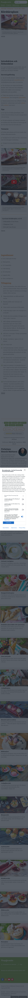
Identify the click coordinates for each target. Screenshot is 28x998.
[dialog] (14, 499)
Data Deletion (6, 527)
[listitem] (14, 496)
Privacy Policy (22, 527)
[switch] (22, 499)
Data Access (14, 527)
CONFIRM (8, 522)
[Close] (25, 470)
